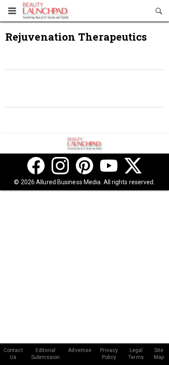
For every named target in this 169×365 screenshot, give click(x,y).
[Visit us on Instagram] (60, 165)
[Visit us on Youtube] (108, 165)
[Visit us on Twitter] (133, 165)
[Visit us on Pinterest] (84, 165)
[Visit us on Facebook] (36, 165)
